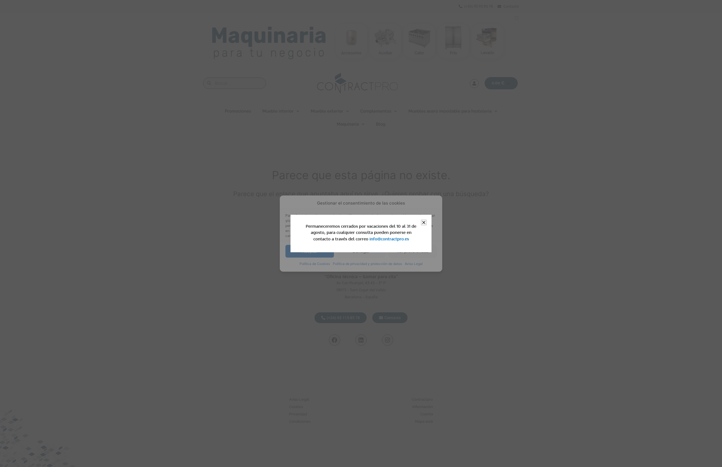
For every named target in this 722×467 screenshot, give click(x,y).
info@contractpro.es (389, 239)
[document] (361, 233)
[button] (424, 222)
